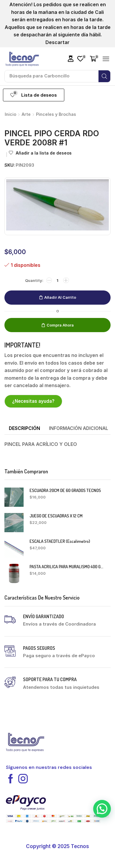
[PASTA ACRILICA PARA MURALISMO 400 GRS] (14, 573)
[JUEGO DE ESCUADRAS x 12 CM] (14, 522)
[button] (70, 58)
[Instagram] (23, 778)
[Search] (104, 76)
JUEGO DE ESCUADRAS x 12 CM (56, 516)
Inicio (10, 114)
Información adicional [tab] (78, 428)
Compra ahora (60, 325)
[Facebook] (10, 778)
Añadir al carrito (60, 297)
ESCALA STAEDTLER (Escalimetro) (59, 541)
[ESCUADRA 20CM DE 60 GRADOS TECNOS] (14, 497)
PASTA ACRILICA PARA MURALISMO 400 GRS (66, 566)
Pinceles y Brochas (56, 114)
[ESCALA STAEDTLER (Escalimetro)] (14, 548)
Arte (26, 114)
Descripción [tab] (24, 428)
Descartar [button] (57, 42)
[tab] (24, 428)
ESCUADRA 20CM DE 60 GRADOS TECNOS (65, 490)
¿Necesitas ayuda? (33, 401)
